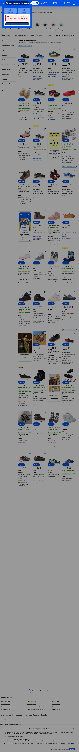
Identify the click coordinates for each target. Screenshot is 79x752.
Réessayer (17, 23)
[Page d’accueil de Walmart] (3, 3)
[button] (55, 3)
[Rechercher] (37, 3)
